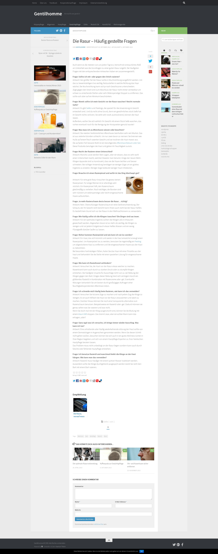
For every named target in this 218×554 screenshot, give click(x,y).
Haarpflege (62, 24)
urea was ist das (166, 146)
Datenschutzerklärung (99, 3)
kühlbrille (164, 154)
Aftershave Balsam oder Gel (128, 143)
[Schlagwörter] (181, 50)
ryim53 (163, 137)
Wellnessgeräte (119, 24)
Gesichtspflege (75, 24)
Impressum (83, 3)
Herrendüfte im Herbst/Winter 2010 (47, 85)
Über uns (43, 3)
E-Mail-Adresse (121, 502)
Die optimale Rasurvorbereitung (85, 463)
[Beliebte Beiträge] (164, 50)
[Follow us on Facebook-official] (64, 30)
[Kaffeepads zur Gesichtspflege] (113, 454)
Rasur (105, 436)
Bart (86, 436)
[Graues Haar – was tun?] (165, 59)
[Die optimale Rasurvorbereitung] (86, 454)
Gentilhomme (48, 14)
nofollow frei (98, 524)
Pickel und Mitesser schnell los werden (177, 85)
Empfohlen (175, 56)
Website (78, 510)
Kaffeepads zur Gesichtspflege (111, 463)
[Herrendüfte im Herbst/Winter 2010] (50, 73)
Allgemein (51, 24)
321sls (163, 140)
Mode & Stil (95, 24)
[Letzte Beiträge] (170, 50)
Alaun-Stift (82, 314)
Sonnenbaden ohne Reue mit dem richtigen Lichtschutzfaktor (177, 111)
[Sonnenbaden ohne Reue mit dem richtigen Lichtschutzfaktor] (165, 107)
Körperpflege (39, 24)
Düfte (86, 24)
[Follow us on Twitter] (57, 30)
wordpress (164, 129)
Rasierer (100, 436)
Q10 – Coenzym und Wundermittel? (47, 133)
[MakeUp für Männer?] (165, 72)
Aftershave (80, 436)
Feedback (53, 3)
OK (142, 551)
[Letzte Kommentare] (175, 50)
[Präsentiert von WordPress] (42, 546)
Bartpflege (93, 436)
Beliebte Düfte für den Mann (45, 157)
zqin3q (163, 132)
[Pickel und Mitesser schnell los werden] (165, 83)
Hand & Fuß (106, 24)
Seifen (89, 108)
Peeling (138, 241)
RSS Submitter (40, 172)
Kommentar (79, 486)
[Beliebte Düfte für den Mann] (50, 145)
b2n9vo (163, 135)
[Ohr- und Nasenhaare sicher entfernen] (140, 454)
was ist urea (165, 157)
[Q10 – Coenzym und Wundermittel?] (50, 121)
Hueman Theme (61, 547)
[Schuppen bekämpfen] (165, 96)
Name (77, 502)
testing (163, 143)
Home (34, 3)
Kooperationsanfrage (68, 3)
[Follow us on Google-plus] (60, 30)
